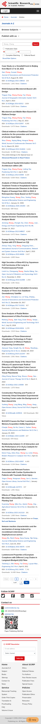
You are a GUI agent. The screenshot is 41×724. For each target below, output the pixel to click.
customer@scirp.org (12, 608)
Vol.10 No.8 (6, 78)
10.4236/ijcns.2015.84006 (15, 254)
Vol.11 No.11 (15, 351)
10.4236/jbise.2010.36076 (15, 547)
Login (5, 11)
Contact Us (6, 681)
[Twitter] (3, 596)
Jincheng (7, 223)
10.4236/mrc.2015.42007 (15, 461)
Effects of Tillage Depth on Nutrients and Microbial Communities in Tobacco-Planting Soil (19, 498)
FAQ (3, 707)
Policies (26, 688)
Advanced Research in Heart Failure (16, 158)
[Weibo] (32, 596)
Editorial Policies (28, 671)
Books (4, 674)
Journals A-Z (6, 668)
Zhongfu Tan (18, 223)
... (31, 579)
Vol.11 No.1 (33, 430)
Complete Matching (13, 55)
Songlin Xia (17, 348)
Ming (27, 404)
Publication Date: (11, 49)
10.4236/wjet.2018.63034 (15, 328)
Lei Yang (25, 297)
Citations (23, 83)
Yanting (30, 197)
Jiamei (27, 504)
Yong (16, 246)
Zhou (20, 197)
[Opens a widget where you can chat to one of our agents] (32, 720)
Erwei (27, 320)
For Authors (26, 674)
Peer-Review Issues (29, 677)
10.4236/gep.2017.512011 (15, 305)
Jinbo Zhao (15, 453)
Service (5, 688)
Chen (28, 223)
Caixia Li (22, 427)
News (4, 684)
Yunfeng (7, 404)
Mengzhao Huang (8, 197)
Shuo (6, 140)
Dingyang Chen (27, 246)
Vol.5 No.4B (29, 226)
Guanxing (8, 504)
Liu (24, 453)
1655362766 (9, 614)
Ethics (24, 668)
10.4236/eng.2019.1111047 (15, 354)
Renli (14, 538)
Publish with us (10, 36)
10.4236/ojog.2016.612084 (15, 280)
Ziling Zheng (6, 376)
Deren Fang (6, 453)
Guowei (16, 72)
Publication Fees (28, 681)
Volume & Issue (7, 710)
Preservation (26, 697)
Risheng (7, 320)
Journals (14, 17)
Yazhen (31, 427)
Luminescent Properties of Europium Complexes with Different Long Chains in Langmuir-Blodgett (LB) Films (19, 557)
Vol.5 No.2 (14, 121)
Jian (6, 297)
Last (15, 582)
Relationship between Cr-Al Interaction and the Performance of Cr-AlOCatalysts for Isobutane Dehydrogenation (20, 446)
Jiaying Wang (16, 140)
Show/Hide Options (9, 58)
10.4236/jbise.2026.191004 (15, 206)
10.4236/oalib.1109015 (14, 413)
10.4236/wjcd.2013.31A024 (15, 149)
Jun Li (28, 478)
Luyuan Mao (32, 564)
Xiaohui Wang (29, 271)
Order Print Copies (8, 697)
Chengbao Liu (16, 297)
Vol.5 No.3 (14, 172)
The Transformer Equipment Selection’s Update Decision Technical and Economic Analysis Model (20, 216)
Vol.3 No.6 (5, 544)
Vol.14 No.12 (22, 507)
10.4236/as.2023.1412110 (15, 512)
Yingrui (7, 478)
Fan (27, 95)
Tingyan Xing (6, 95)
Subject (4, 671)
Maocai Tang (16, 376)
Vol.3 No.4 (14, 566)
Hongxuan (19, 478)
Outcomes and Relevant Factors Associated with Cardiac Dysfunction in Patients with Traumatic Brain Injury (19, 472)
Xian (6, 72)
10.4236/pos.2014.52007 (15, 123)
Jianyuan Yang (7, 348)
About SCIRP (28, 664)
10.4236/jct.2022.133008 (15, 385)
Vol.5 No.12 (6, 302)
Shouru (27, 376)
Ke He (15, 427)
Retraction (26, 701)
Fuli (24, 564)
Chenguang (16, 271)
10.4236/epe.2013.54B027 (15, 231)
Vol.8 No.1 (26, 481)
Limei (33, 453)
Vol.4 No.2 (27, 456)
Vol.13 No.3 (26, 379)
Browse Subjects (10, 30)
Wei (15, 564)
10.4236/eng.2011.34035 (15, 569)
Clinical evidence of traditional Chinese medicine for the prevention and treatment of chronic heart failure (20, 134)
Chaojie (7, 427)
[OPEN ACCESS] (34, 4)
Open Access (27, 691)
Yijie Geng (33, 538)
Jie (25, 348)
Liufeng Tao (27, 169)
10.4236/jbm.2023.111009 (15, 436)
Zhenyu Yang (6, 246)
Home (6, 17)
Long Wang (18, 404)
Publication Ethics (28, 694)
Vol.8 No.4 (21, 251)
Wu (5, 538)
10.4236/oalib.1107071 (14, 487)
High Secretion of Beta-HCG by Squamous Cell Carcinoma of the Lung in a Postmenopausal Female (20, 265)
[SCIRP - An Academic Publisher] (16, 4)
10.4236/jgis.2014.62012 (14, 103)
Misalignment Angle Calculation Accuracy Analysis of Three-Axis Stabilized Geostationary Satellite (20, 290)
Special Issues (27, 684)
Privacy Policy (27, 704)
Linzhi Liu (5, 271)
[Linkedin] (22, 596)
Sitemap (5, 677)
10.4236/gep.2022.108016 (15, 81)
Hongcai (27, 140)
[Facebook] (13, 596)
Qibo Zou (18, 504)
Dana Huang (24, 538)
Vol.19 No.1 (6, 203)
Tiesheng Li (6, 564)
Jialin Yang (18, 320)
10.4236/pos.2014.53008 (15, 175)
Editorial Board (29, 55)
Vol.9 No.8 (26, 407)
